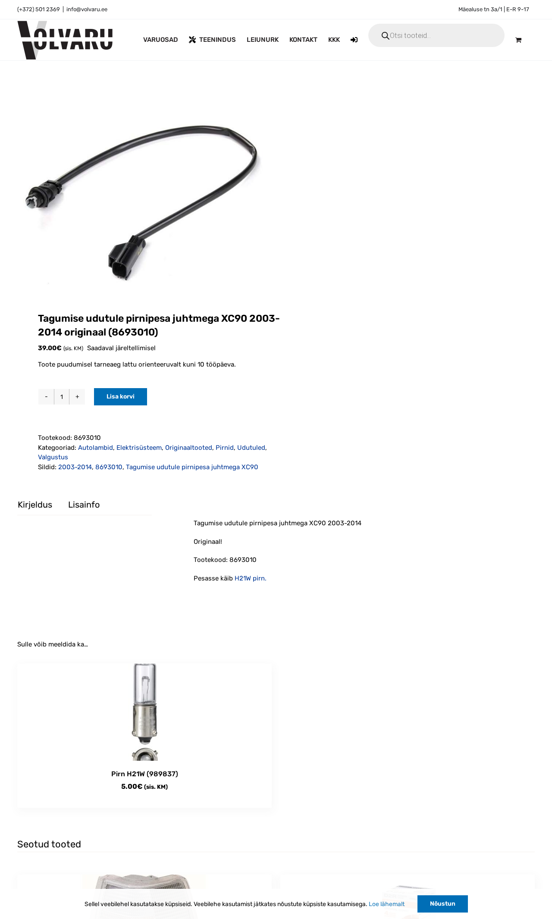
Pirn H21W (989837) (144, 774)
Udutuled (251, 448)
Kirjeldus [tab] (35, 504)
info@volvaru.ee (86, 9)
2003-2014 (75, 467)
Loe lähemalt (387, 904)
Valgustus (53, 457)
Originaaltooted (188, 448)
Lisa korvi (121, 396)
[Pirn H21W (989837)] (144, 712)
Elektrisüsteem (139, 448)
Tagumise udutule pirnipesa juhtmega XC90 (192, 467)
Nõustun (442, 903)
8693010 (108, 467)
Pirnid (225, 448)
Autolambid (95, 448)
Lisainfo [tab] (84, 504)
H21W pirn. (251, 578)
